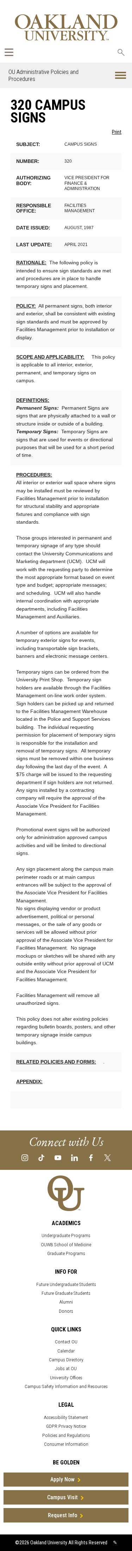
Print (116, 132)
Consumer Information (66, 1444)
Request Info (62, 1515)
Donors (66, 1311)
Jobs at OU (66, 1368)
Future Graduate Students (66, 1293)
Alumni (66, 1302)
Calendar (66, 1351)
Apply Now (62, 1479)
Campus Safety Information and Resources (66, 1386)
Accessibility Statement (66, 1417)
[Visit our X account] (107, 1157)
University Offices (66, 1377)
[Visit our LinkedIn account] (74, 1157)
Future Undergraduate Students (66, 1284)
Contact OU (66, 1341)
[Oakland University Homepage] (66, 27)
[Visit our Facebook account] (91, 1157)
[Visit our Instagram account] (24, 1157)
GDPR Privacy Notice (66, 1426)
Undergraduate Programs (66, 1235)
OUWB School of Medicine (66, 1244)
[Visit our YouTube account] (58, 1157)
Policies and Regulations (66, 1435)
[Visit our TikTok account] (41, 1157)
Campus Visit (62, 1497)
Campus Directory (66, 1359)
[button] (120, 75)
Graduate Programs (66, 1253)
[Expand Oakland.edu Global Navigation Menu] (9, 52)
